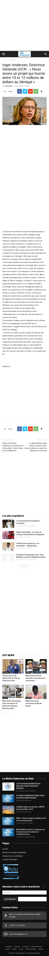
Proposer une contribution (12, 856)
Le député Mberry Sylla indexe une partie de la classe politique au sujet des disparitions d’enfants (35, 447)
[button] (45, 54)
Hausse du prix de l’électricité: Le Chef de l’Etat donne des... (11, 678)
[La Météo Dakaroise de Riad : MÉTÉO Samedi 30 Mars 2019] (8, 810)
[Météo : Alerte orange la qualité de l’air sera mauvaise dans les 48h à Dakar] (8, 821)
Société (28, 698)
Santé (8, 949)
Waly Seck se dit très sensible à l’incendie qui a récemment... (35, 678)
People (28, 672)
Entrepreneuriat (36, 947)
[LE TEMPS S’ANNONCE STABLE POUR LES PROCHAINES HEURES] (8, 798)
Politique (17, 947)
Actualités (12, 60)
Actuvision (8, 86)
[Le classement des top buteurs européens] (8, 524)
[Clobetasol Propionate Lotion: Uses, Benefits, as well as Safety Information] (8, 558)
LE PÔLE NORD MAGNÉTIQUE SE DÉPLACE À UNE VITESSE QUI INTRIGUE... (28, 786)
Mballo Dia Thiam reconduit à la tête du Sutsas (33, 703)
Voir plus (24, 566)
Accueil (4, 60)
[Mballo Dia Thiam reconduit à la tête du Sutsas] (36, 691)
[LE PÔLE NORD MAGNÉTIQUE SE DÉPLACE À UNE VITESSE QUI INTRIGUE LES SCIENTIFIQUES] (8, 786)
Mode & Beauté (31, 949)
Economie (6, 672)
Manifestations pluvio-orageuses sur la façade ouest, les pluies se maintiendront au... (30, 832)
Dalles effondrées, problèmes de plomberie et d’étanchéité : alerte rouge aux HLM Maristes (12, 447)
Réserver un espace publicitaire (14, 852)
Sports (5, 698)
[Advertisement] (24, 25)
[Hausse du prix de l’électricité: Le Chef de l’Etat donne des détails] (13, 666)
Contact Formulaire (9, 859)
